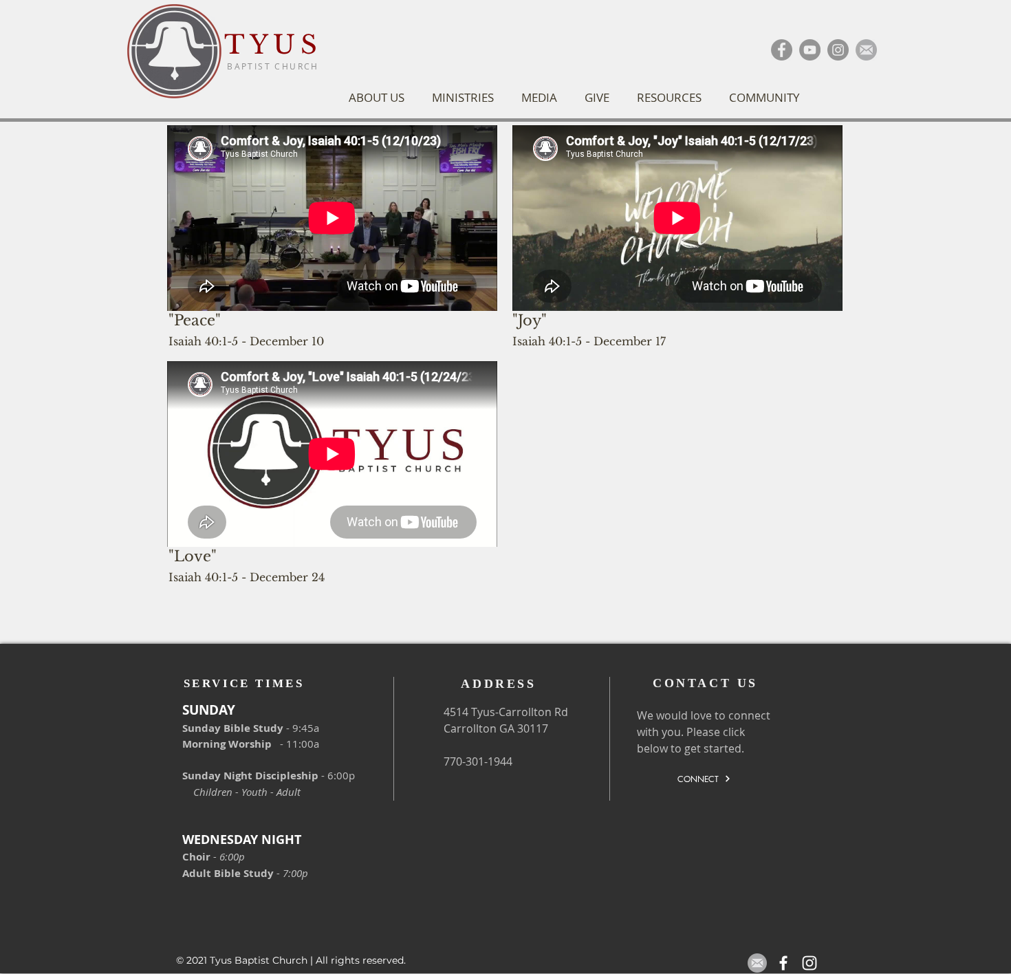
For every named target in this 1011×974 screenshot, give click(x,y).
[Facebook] (781, 50)
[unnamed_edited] (866, 50)
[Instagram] (838, 50)
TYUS (273, 45)
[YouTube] (809, 50)
